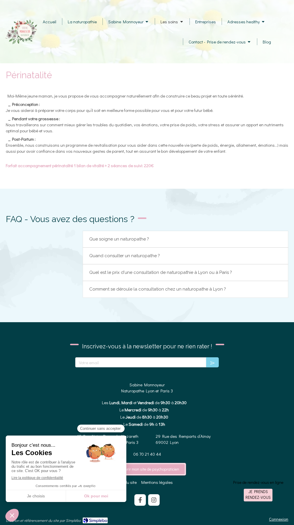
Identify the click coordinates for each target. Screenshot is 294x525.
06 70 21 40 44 (147, 454)
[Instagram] (154, 500)
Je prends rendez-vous (258, 494)
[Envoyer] (212, 362)
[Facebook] (140, 500)
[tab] (185, 239)
